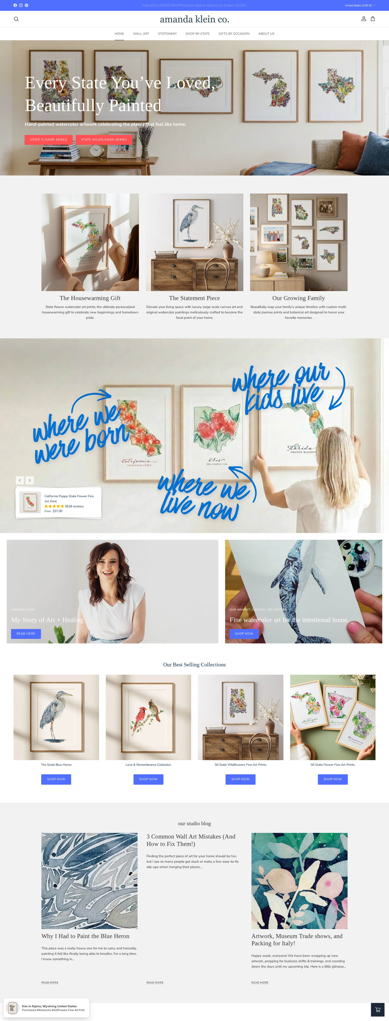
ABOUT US (266, 34)
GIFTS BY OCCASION (234, 34)
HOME (119, 34)
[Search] (16, 19)
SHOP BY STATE (198, 34)
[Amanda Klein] (194, 19)
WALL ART (141, 34)
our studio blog (194, 823)
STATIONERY (167, 34)
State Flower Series (48, 140)
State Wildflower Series (104, 140)
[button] (55, 506)
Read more (50, 982)
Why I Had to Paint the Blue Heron (85, 936)
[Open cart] (377, 1009)
